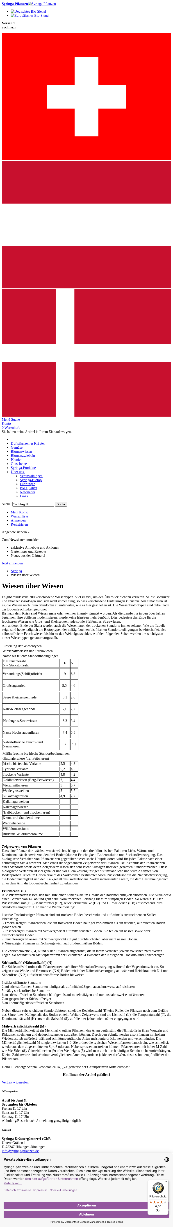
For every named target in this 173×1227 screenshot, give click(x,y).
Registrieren (19, 524)
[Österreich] (86, 287)
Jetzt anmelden (12, 563)
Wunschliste (19, 516)
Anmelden (18, 520)
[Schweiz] (86, 159)
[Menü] (165, 1182)
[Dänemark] (86, 415)
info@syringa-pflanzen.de (20, 1151)
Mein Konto (19, 512)
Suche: (6, 504)
